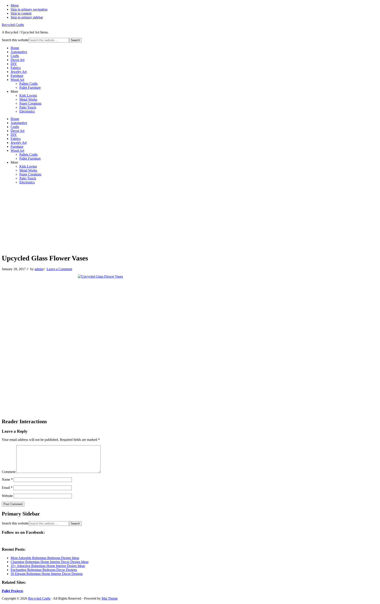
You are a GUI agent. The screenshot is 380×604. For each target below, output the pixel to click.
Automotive (19, 52)
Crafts (15, 56)
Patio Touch (27, 107)
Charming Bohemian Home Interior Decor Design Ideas (49, 562)
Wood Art (17, 79)
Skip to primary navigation (29, 9)
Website (7, 496)
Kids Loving (28, 95)
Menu (15, 5)
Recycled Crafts (13, 25)
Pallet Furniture (30, 87)
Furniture (17, 76)
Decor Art (17, 60)
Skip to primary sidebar (27, 17)
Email (7, 487)
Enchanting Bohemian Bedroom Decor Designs (44, 570)
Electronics (27, 111)
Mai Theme (110, 598)
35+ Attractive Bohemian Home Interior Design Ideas (48, 566)
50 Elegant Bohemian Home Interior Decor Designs (47, 574)
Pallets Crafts (28, 83)
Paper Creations (30, 103)
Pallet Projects (12, 591)
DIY (14, 64)
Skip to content (21, 13)
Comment (8, 472)
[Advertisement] (134, 218)
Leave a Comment (59, 269)
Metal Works (28, 99)
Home (15, 48)
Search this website (15, 40)
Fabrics (16, 68)
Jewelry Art (19, 72)
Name (7, 479)
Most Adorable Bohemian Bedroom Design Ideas (45, 558)
